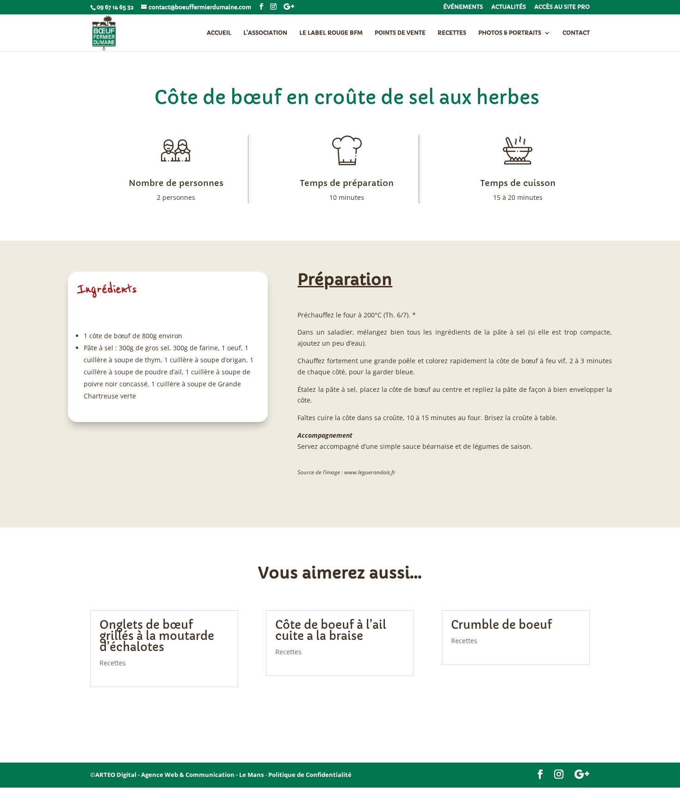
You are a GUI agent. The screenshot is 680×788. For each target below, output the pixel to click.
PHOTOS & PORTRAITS (509, 33)
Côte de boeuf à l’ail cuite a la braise (330, 630)
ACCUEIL (219, 33)
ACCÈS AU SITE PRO (562, 7)
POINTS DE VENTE (400, 33)
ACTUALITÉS (508, 7)
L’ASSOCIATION (265, 33)
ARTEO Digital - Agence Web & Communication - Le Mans (179, 774)
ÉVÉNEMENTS (463, 7)
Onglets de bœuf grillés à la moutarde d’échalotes (156, 636)
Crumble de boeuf (501, 625)
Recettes (112, 662)
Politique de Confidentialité (310, 774)
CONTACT (576, 33)
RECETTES (452, 33)
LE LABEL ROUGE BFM (331, 33)
